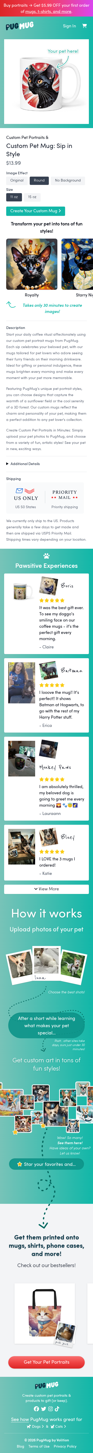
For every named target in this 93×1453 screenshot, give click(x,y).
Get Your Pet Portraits (46, 1362)
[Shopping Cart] (84, 26)
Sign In (69, 26)
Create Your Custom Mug (33, 211)
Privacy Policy (65, 1446)
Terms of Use (39, 1446)
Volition (63, 1440)
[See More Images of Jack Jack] (45, 1313)
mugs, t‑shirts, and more (48, 11)
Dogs (36, 1426)
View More (49, 888)
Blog (20, 1446)
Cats (59, 1426)
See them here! (69, 1142)
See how (20, 1419)
